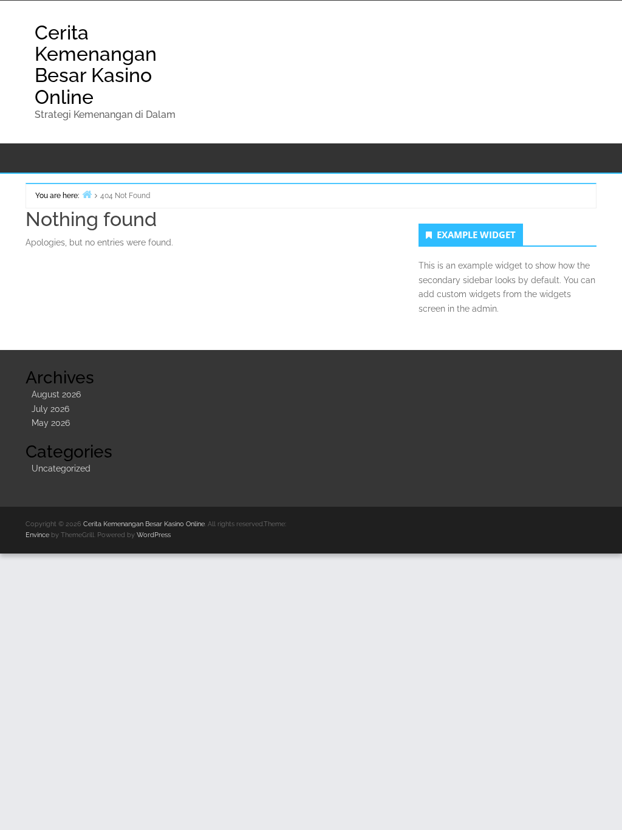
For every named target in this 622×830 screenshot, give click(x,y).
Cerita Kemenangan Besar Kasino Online (96, 64)
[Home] (87, 194)
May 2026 (51, 423)
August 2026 (56, 394)
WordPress (154, 535)
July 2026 (50, 409)
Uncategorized (61, 468)
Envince (37, 535)
